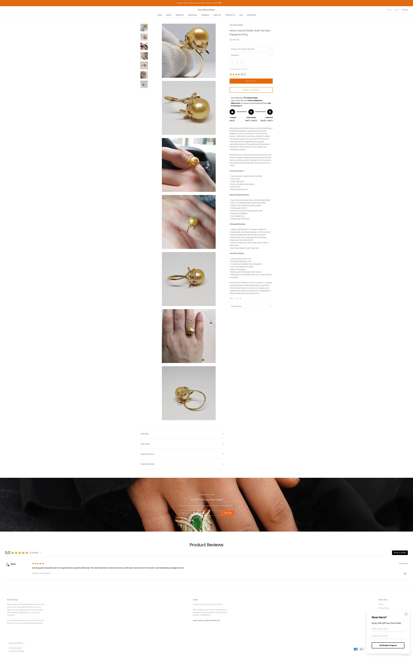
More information (236, 306)
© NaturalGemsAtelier (15, 648)
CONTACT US (230, 15)
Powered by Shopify (16, 651)
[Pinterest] (240, 298)
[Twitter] (237, 298)
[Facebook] (235, 298)
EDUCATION (251, 15)
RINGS (168, 15)
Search (397, 10)
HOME (159, 15)
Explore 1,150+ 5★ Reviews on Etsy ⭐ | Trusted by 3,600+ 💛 (183, 3)
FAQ (241, 15)
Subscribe (228, 513)
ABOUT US (217, 15)
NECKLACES (192, 15)
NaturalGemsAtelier (147, 464)
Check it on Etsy (251, 90)
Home (381, 604)
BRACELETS (180, 15)
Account (389, 10)
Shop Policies (145, 444)
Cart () (405, 9)
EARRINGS (205, 15)
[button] (40, 552)
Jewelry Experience (147, 454)
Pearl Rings (145, 434)
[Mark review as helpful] (405, 573)
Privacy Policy (384, 608)
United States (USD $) (16, 643)
